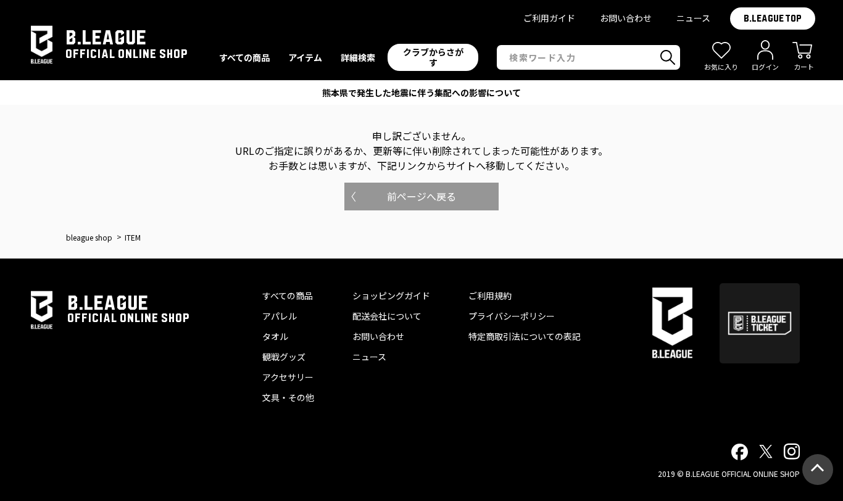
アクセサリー (288, 377)
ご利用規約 (490, 295)
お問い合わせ (626, 18)
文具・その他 (288, 397)
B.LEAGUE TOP (773, 18)
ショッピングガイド (391, 295)
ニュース (693, 18)
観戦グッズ (283, 356)
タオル (275, 336)
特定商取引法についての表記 (524, 336)
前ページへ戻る (421, 196)
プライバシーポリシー (511, 316)
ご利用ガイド (549, 18)
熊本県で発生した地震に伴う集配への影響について (421, 92)
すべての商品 (287, 295)
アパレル (279, 316)
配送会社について (387, 316)
